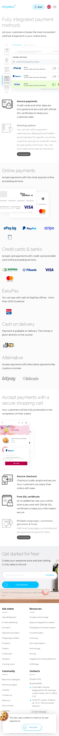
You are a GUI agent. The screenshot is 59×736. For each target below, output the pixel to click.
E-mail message (39, 712)
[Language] (49, 7)
